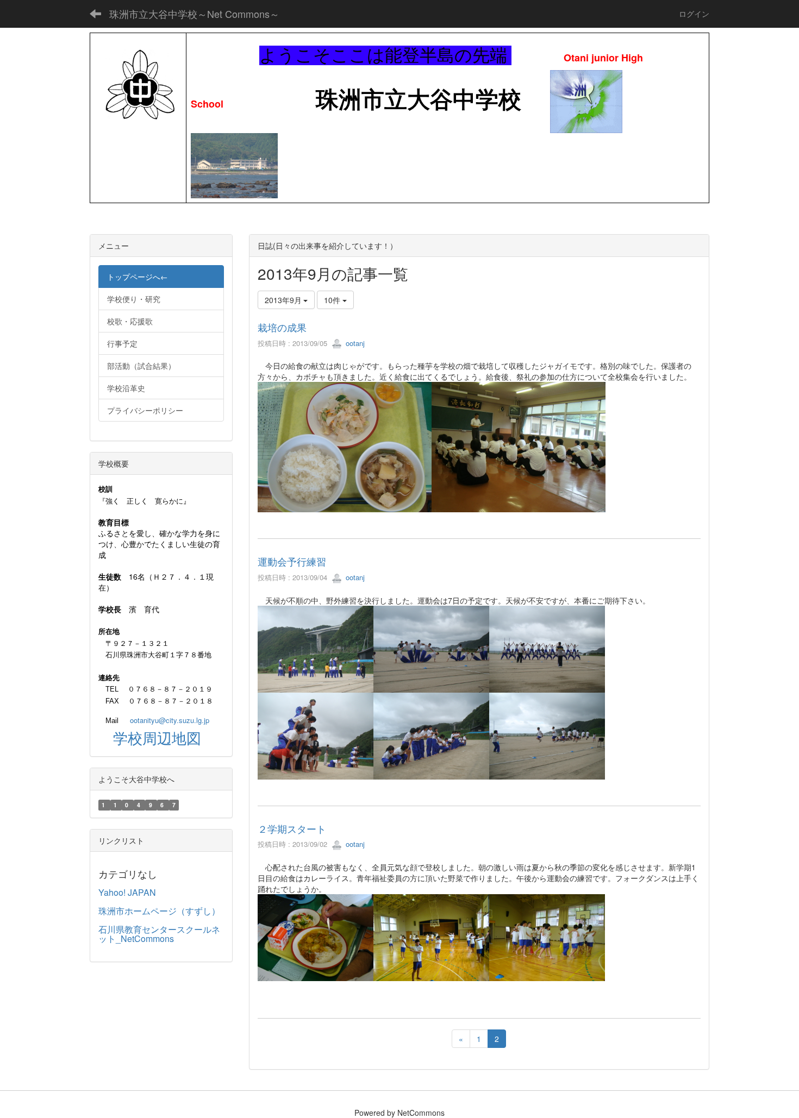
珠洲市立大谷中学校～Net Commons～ (194, 14)
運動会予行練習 (292, 561)
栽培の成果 (282, 327)
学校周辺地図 (157, 737)
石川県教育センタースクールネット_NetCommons (159, 934)
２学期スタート (292, 828)
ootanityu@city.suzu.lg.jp (169, 720)
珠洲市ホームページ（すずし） (159, 911)
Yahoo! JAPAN (127, 892)
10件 (333, 299)
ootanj (354, 343)
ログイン (694, 13)
